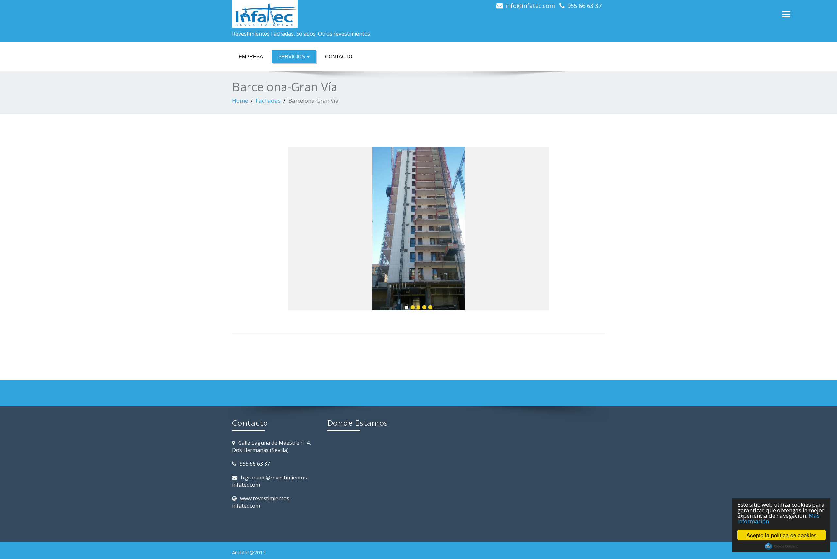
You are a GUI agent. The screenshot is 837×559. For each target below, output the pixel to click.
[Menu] (786, 14)
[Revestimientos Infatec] (323, 14)
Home (240, 100)
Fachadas (268, 100)
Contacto (338, 56)
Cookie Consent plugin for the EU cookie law (781, 546)
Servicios (292, 56)
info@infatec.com (530, 5)
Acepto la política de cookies (781, 535)
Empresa (251, 56)
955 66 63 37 (584, 5)
